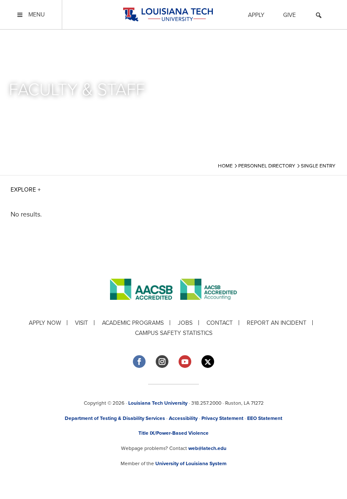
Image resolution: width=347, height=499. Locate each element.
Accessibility (183, 418)
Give (289, 15)
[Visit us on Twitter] (207, 361)
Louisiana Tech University (157, 403)
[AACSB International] (145, 306)
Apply (256, 15)
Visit (81, 322)
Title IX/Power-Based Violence (173, 433)
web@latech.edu (207, 448)
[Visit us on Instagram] (162, 361)
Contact (220, 322)
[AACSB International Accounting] (208, 306)
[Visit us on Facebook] (139, 361)
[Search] (318, 16)
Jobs (185, 322)
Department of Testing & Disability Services (115, 418)
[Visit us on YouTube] (185, 361)
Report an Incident (276, 322)
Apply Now (45, 322)
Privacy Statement (222, 418)
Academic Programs (133, 322)
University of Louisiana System (190, 463)
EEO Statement (264, 418)
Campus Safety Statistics (173, 333)
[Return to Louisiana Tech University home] (168, 14)
